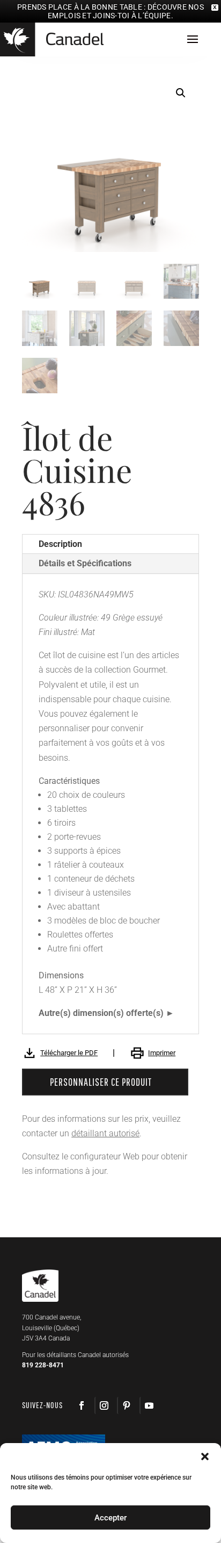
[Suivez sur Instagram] (103, 1405)
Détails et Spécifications (85, 563)
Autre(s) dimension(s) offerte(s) (101, 1013)
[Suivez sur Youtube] (148, 1405)
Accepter (110, 1518)
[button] (180, 93)
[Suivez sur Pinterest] (126, 1405)
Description (60, 544)
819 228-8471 (43, 1365)
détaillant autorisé (105, 1133)
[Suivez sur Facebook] (81, 1405)
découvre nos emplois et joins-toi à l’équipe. (126, 11)
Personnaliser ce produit (101, 1082)
